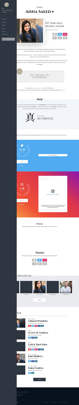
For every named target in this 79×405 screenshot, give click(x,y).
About (3, 31)
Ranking (4, 22)
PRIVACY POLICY (54, 402)
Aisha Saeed (49, 209)
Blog (3, 28)
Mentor (56, 29)
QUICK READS (45, 402)
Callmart (63, 90)
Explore (4, 19)
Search (4, 25)
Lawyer (47, 29)
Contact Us (5, 34)
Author (52, 29)
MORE (39, 300)
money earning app (38, 88)
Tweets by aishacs (53, 155)
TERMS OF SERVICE (63, 402)
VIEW (22, 161)
